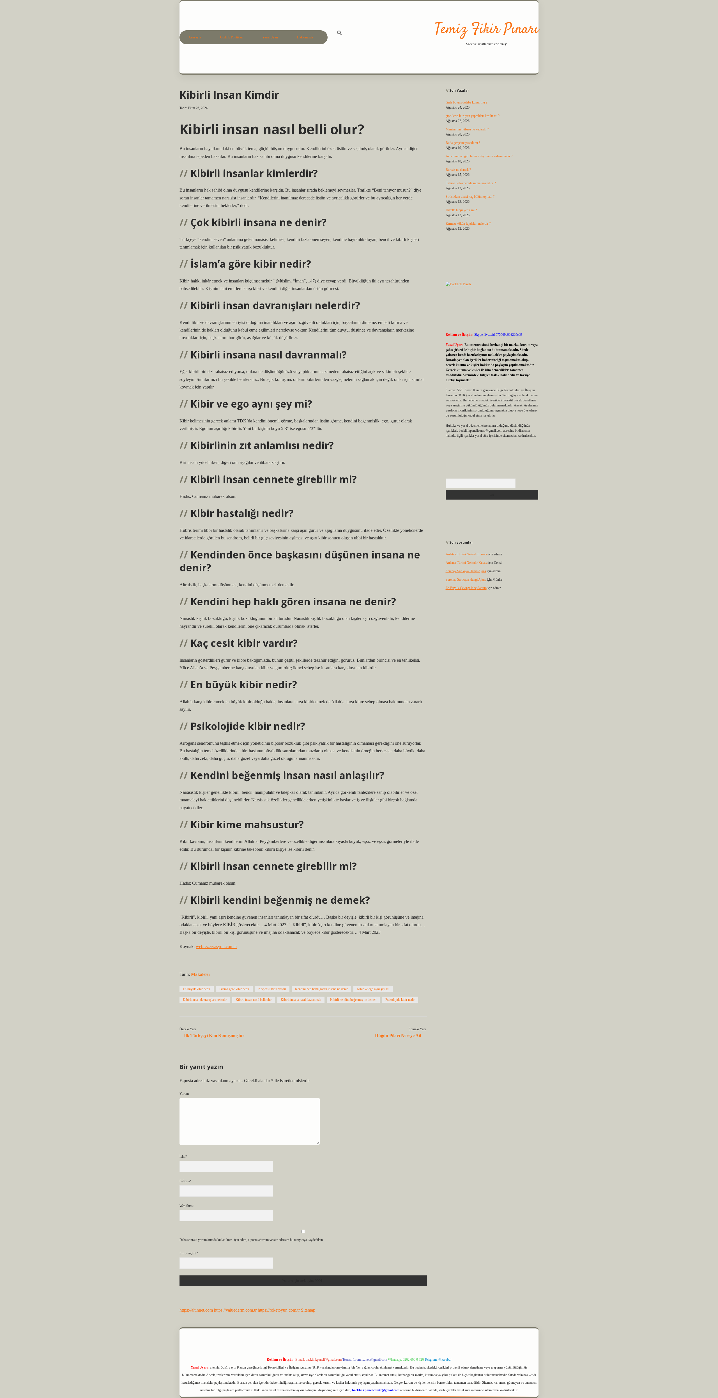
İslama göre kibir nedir (234, 989)
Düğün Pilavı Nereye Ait (398, 1035)
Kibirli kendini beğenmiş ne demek (353, 1000)
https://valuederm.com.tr (235, 1310)
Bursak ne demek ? (458, 170)
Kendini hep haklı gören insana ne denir (321, 989)
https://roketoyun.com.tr (279, 1310)
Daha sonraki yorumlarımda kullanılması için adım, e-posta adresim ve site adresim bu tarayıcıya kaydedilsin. (252, 1240)
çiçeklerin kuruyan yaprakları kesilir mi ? (473, 116)
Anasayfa (194, 37)
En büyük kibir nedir (196, 989)
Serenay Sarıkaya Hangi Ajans (466, 571)
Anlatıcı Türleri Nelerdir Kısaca (466, 554)
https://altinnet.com (196, 1310)
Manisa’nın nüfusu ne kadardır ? (467, 129)
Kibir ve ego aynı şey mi (373, 989)
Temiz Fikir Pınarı (486, 29)
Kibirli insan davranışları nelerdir (205, 1000)
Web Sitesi (187, 1206)
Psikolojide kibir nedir (400, 1000)
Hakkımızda (305, 37)
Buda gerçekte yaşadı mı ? (463, 143)
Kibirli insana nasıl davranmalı (301, 1000)
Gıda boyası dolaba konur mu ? (466, 102)
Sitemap (308, 1310)
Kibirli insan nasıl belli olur (254, 1000)
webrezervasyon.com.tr (216, 946)
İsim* (183, 1156)
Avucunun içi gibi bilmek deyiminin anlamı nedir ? (479, 156)
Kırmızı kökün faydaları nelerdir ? (468, 224)
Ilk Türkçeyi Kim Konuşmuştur (214, 1035)
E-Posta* (186, 1181)
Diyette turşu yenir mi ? (461, 210)
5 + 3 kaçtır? (189, 1253)
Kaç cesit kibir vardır (272, 989)
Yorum (184, 1094)
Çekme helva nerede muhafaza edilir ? (471, 183)
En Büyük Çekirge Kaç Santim (466, 588)
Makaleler (200, 974)
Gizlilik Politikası (231, 37)
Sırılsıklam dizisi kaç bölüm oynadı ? (470, 197)
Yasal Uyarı (270, 37)
